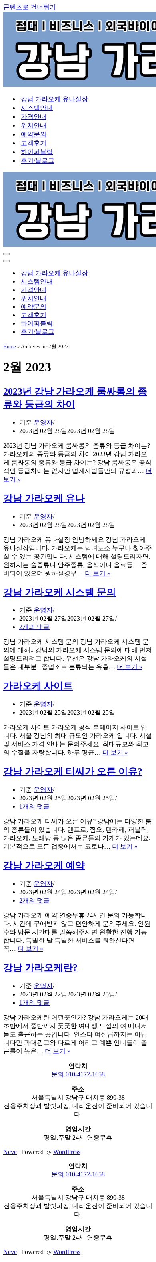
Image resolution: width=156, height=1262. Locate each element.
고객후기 (33, 143)
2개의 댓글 (34, 626)
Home (9, 346)
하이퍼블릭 (37, 151)
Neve (10, 1151)
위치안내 (33, 125)
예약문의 (33, 134)
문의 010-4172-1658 (78, 1074)
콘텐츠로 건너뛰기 (29, 7)
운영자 (43, 422)
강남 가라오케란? (40, 967)
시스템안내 (37, 107)
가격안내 (33, 116)
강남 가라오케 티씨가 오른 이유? (72, 771)
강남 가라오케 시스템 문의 (59, 592)
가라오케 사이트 (38, 686)
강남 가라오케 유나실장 (54, 99)
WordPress (66, 1151)
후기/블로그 (37, 160)
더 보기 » (97, 573)
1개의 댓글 (34, 806)
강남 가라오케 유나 (44, 498)
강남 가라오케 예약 (44, 865)
